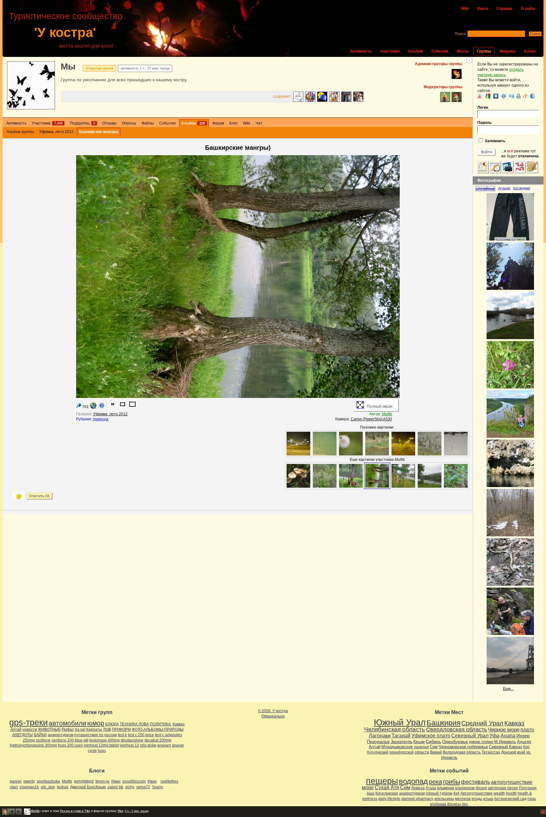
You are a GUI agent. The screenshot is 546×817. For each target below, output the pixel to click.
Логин (482, 107)
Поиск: (460, 34)
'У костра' (65, 32)
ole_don (48, 787)
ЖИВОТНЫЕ (49, 729)
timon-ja (102, 781)
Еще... (508, 688)
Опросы (129, 123)
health (511, 793)
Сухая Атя (387, 787)
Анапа (507, 735)
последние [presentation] (521, 188)
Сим (434, 746)
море (368, 787)
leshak (62, 787)
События (439, 51)
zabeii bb (115, 787)
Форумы (507, 51)
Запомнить (494, 141)
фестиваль (475, 781)
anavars (164, 745)
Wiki (465, 8)
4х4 (456, 793)
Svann (157, 787)
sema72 (143, 787)
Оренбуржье (455, 741)
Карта (482, 8)
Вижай (436, 752)
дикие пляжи (481, 741)
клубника (438, 804)
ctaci (14, 787)
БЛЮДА (112, 724)
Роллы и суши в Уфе (75, 811)
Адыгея (524, 741)
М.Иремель (505, 741)
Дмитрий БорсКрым (88, 787)
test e (122, 735)
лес (465, 804)
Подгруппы (82, 123)
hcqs (102, 750)
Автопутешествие (476, 793)
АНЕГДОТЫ (22, 735)
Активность (361, 51)
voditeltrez (169, 781)
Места (462, 51)
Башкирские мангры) (98, 132)
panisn (15, 781)
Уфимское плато (430, 735)
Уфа (494, 735)
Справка (504, 8)
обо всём (148, 745)
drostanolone (132, 740)
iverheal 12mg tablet (101, 745)
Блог (233, 123)
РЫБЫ (68, 729)
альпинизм (465, 788)
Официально (273, 716)
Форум (218, 123)
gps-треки (28, 722)
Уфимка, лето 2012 (56, 132)
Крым (419, 741)
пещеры (382, 781)
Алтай (15, 729)
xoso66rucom (134, 781)
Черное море (503, 729)
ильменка (445, 788)
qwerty (29, 781)
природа (100, 419)
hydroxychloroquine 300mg (33, 745)
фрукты (454, 804)
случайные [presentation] (485, 188)
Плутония (528, 788)
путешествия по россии (95, 735)
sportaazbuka (48, 781)
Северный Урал (469, 735)
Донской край (513, 752)
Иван (115, 781)
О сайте (528, 8)
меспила (462, 798)
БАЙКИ (40, 735)
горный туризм (439, 793)
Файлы (148, 123)
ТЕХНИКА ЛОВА (134, 724)
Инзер (523, 735)
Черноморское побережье (463, 746)
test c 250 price (141, 735)
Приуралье (378, 741)
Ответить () (39, 496)
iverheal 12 (129, 745)
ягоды (476, 798)
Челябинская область (394, 729)
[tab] (487, 188)
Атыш (431, 788)
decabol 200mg (157, 740)
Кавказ (179, 724)
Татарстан (491, 752)
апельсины (444, 798)
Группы (484, 51)
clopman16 (29, 787)
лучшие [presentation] (504, 188)
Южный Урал (400, 722)
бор (526, 747)
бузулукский (377, 752)
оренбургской (401, 752)
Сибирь (433, 741)
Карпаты (94, 729)
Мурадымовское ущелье (405, 746)
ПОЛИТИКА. (161, 724)
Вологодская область (462, 752)
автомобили (67, 723)
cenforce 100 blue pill (70, 740)
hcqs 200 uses (70, 745)
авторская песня (503, 788)
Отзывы (109, 123)
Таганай (400, 735)
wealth (499, 793)
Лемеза (418, 788)
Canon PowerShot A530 (371, 419)
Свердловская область (456, 729)
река (435, 781)
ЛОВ (107, 729)
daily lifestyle (389, 798)
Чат (259, 123)
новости (29, 729)
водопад (413, 781)
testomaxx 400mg (104, 740)
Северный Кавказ (505, 746)
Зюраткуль (401, 741)
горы (531, 798)
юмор (95, 723)
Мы (68, 66)
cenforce (43, 740)
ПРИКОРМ (121, 729)
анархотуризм (60, 735)
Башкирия (443, 723)
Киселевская (386, 793)
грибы (451, 781)
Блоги (529, 51)
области (422, 752)
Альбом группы (20, 132)
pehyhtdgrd (84, 781)
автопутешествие (511, 782)
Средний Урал (482, 723)
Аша (370, 793)
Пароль (484, 122)
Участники (389, 51)
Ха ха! (80, 729)
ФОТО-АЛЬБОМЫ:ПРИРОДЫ (158, 729)
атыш (488, 798)
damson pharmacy (417, 798)
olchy (129, 787)
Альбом (415, 51)
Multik (387, 414)
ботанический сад (510, 798)
